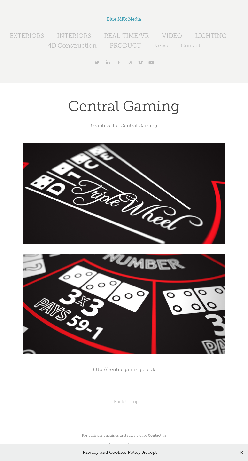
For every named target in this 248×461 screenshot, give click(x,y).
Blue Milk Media (124, 19)
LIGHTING (210, 35)
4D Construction (72, 45)
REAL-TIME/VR (126, 35)
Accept (149, 452)
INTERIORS (74, 35)
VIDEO (172, 35)
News (161, 45)
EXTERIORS (27, 35)
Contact (190, 45)
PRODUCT (125, 45)
